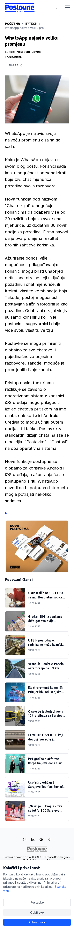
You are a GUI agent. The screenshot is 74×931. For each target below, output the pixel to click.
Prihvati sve (37, 922)
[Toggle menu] (65, 7)
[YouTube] (41, 840)
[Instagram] (24, 840)
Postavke (37, 902)
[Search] (55, 7)
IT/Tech (31, 23)
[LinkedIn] (33, 840)
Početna (12, 23)
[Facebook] (49, 840)
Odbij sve (37, 912)
